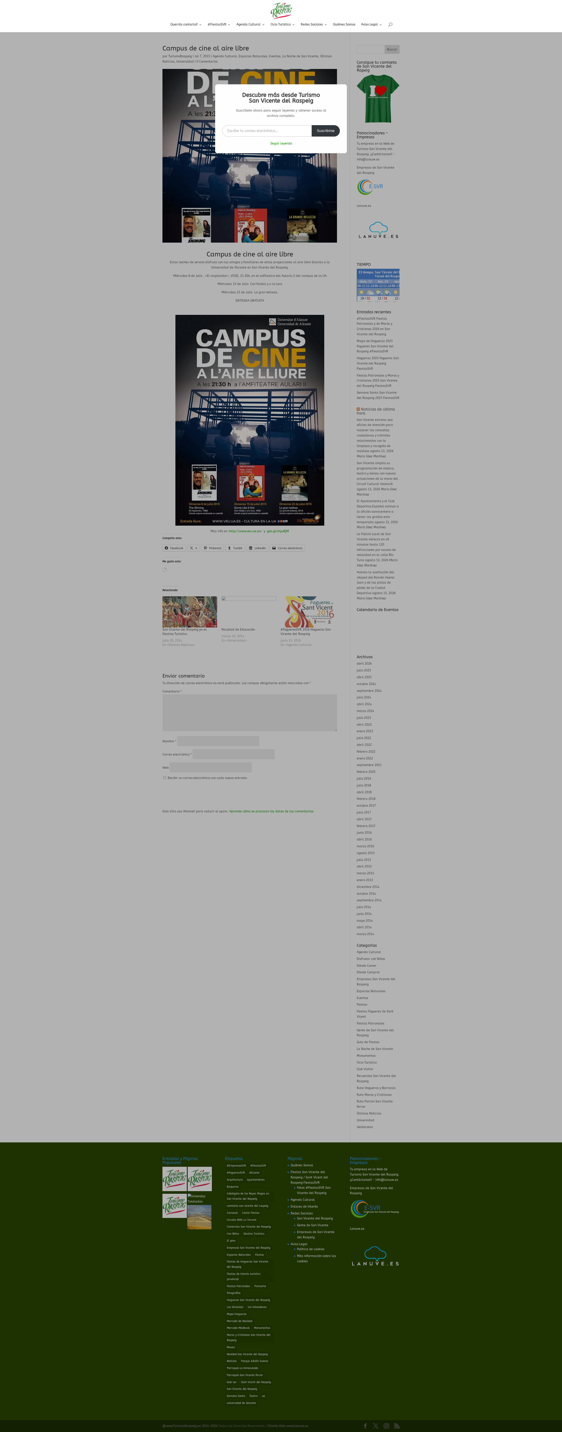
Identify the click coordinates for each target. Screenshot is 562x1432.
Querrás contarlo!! (184, 24)
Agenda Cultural (248, 24)
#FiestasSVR (217, 24)
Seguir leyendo (281, 143)
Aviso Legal (369, 24)
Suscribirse (326, 131)
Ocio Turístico (281, 24)
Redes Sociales (312, 24)
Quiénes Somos (344, 24)
